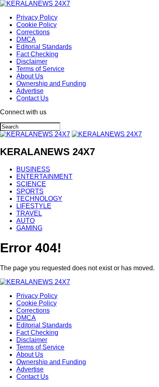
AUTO (25, 220)
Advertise (30, 90)
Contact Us (32, 98)
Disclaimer (31, 61)
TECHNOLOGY (39, 198)
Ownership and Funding (51, 83)
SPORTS (30, 191)
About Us (29, 76)
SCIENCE (31, 183)
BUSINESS (33, 169)
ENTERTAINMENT (44, 176)
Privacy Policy (36, 17)
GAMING (29, 228)
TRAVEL (29, 213)
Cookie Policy (36, 24)
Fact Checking (37, 54)
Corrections (33, 32)
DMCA (26, 39)
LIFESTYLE (33, 205)
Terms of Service (40, 68)
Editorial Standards (44, 46)
